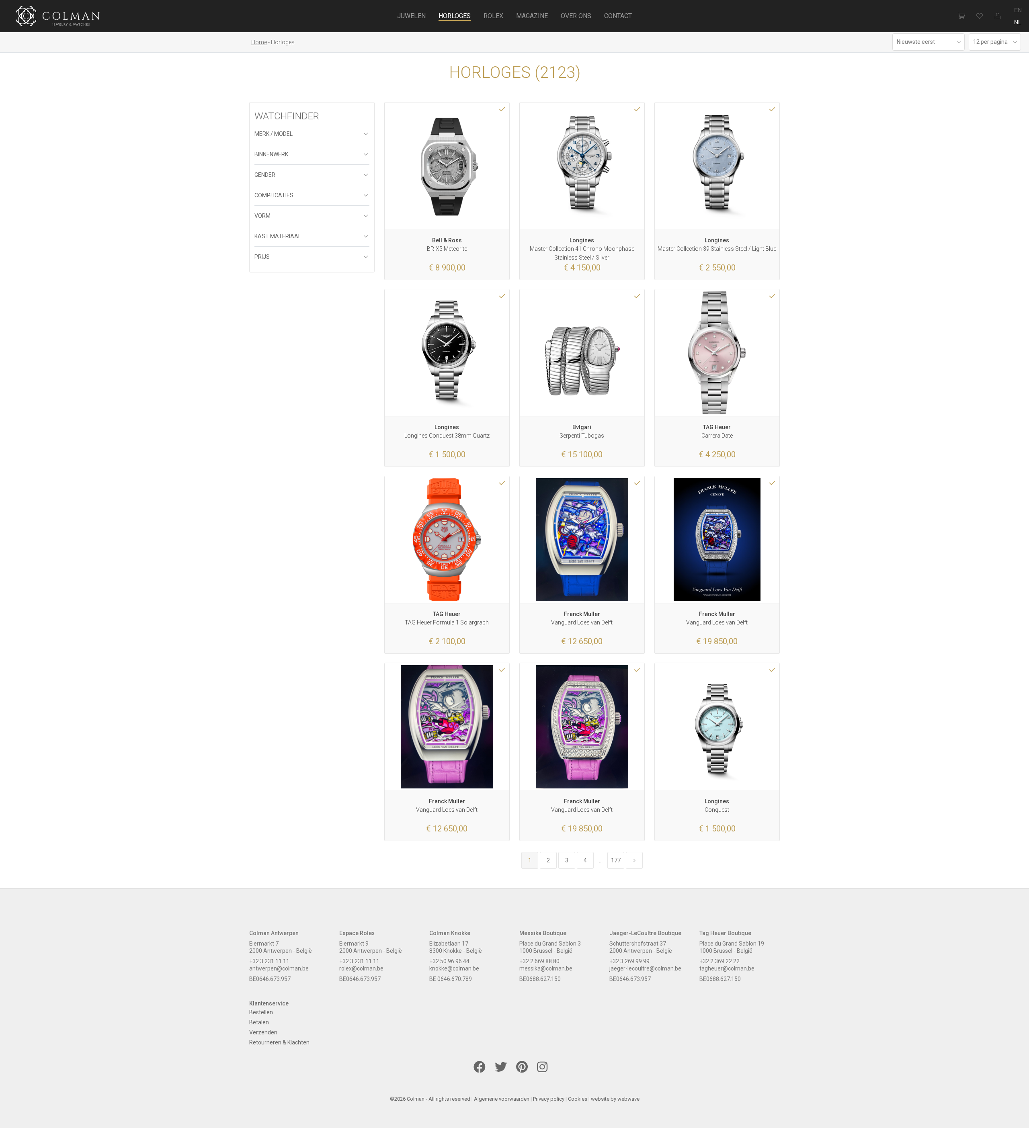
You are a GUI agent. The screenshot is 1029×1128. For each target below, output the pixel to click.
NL (1017, 22)
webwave (628, 1099)
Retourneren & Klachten (279, 1042)
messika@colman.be (545, 968)
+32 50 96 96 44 (449, 961)
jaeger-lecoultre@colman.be (645, 968)
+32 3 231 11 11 (269, 961)
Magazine (532, 16)
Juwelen (411, 16)
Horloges (455, 16)
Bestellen (261, 1012)
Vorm (262, 216)
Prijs (262, 257)
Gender (264, 175)
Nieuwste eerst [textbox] (916, 42)
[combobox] (928, 42)
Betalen (259, 1022)
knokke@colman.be (454, 968)
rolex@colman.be (361, 968)
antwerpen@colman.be (279, 968)
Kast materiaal (277, 236)
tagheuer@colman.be (726, 968)
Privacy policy (548, 1099)
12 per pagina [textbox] (990, 42)
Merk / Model (273, 134)
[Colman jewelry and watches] (58, 17)
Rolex (493, 16)
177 (616, 860)
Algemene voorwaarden (501, 1099)
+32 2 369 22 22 (719, 961)
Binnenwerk (271, 154)
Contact (618, 16)
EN (1018, 10)
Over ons (576, 16)
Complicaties (273, 195)
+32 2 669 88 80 (539, 961)
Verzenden (263, 1032)
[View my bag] (961, 16)
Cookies (577, 1099)
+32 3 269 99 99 (629, 961)
